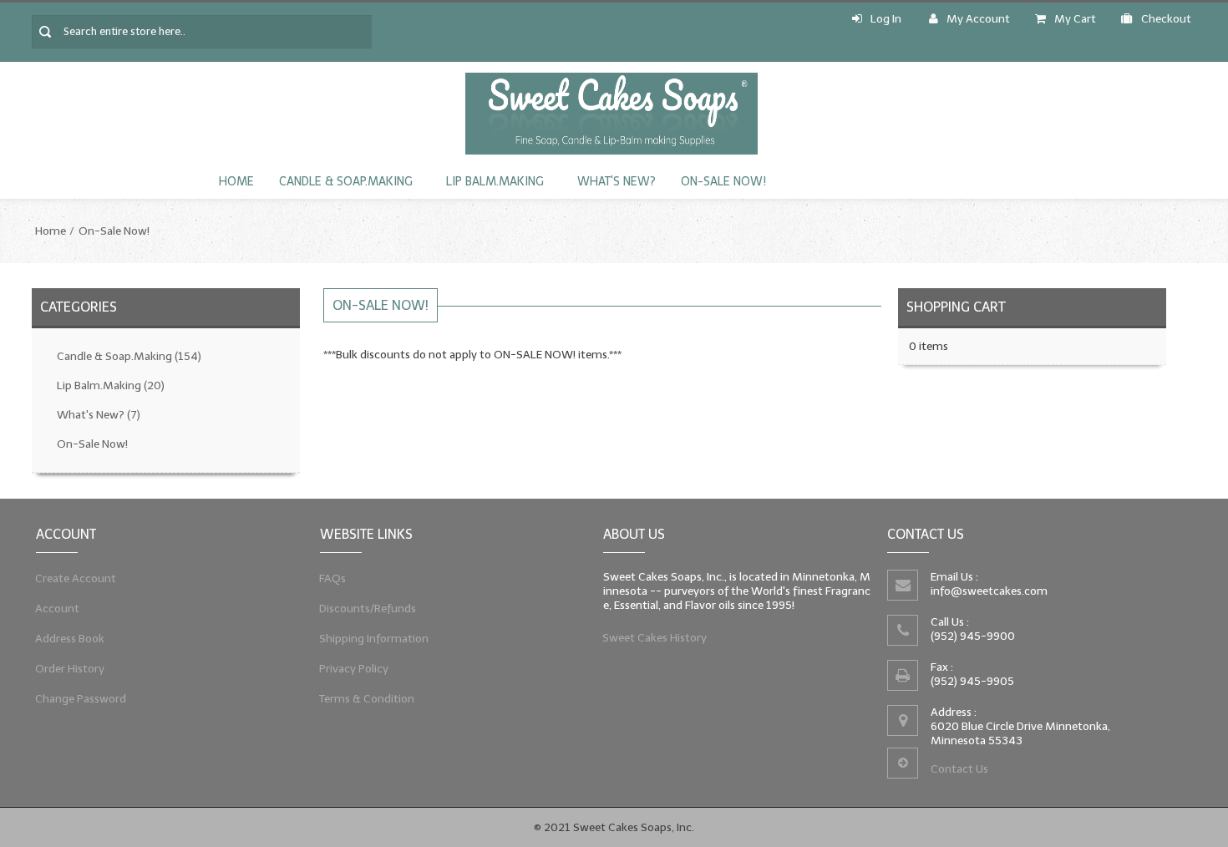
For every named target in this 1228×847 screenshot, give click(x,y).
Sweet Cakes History (655, 638)
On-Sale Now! (723, 182)
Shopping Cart (956, 307)
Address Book (70, 638)
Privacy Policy (354, 669)
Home (236, 182)
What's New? (616, 182)
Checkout (1166, 19)
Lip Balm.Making (495, 182)
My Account (978, 19)
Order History (70, 669)
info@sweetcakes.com (989, 591)
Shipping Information (374, 638)
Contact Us (959, 769)
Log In (885, 19)
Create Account (76, 578)
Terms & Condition (367, 699)
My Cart (1075, 19)
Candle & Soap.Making (346, 182)
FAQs (333, 578)
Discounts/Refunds (368, 608)
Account (57, 608)
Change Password (81, 699)
